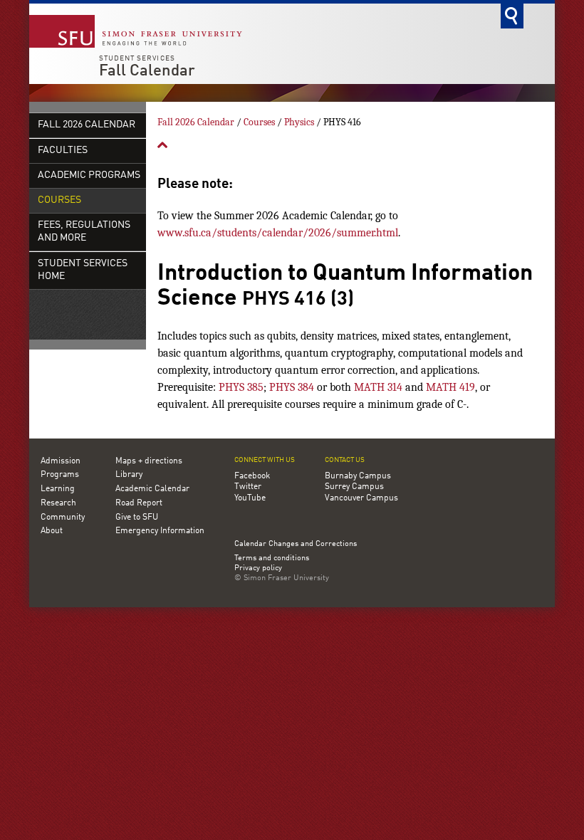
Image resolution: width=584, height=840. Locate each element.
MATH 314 (378, 387)
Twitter (247, 487)
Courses (59, 200)
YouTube (250, 498)
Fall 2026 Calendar (86, 125)
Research (58, 503)
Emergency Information (159, 531)
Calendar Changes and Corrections (295, 544)
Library (128, 475)
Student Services (137, 58)
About (52, 531)
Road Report (138, 503)
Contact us (345, 460)
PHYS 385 (241, 387)
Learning (58, 489)
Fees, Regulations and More (84, 232)
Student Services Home (82, 270)
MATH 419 (450, 387)
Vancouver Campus (361, 498)
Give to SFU (136, 517)
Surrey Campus (354, 487)
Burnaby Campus (358, 476)
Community (63, 517)
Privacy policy (258, 568)
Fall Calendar (147, 71)
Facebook (252, 476)
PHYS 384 (291, 387)
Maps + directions (148, 461)
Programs (60, 475)
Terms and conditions (271, 558)
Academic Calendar (152, 489)
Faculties (63, 150)
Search (512, 16)
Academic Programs (89, 175)
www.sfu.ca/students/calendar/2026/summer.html (277, 232)
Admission (60, 461)
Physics (299, 122)
